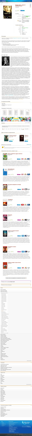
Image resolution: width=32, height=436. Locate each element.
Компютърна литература (4, 290)
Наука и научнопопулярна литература (5, 338)
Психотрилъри (3, 304)
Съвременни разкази (3, 297)
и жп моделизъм (12, 428)
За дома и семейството (3, 344)
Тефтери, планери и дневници (4, 356)
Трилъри (2, 302)
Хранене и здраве (3, 343)
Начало (3, 422)
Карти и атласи (2, 349)
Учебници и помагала (3, 335)
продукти (11, 425)
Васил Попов (2, 399)
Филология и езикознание (4, 337)
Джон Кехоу (2, 401)
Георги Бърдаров (3, 396)
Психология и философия (4, 341)
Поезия (2, 327)
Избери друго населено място (27, 15)
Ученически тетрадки (3, 336)
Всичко (12, 429)
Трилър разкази (3, 303)
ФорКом (2, 383)
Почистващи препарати (11, 423)
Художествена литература (4, 291)
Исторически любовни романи (5, 318)
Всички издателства (28, 384)
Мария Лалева (2, 398)
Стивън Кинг (2, 397)
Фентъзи (7, 2)
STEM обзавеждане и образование (12, 427)
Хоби (1, 352)
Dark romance (2, 320)
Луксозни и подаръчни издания (5, 347)
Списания (2, 358)
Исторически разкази (3, 299)
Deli (1, 382)
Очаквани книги (3, 359)
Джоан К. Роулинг (3, 391)
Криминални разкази (3, 301)
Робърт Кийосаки (3, 393)
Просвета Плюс (2, 375)
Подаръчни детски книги (4, 365)
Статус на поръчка (4, 424)
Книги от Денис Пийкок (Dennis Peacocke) (6, 369)
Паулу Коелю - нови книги (4, 368)
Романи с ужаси (3, 305)
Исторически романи (3, 298)
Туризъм (2, 350)
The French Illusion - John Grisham (5, 364)
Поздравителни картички (4, 355)
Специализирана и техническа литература (6, 339)
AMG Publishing (2, 379)
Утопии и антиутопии (3, 323)
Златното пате (2, 381)
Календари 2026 (3, 351)
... (28, 165)
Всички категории (29, 360)
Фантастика (2, 308)
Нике (1, 374)
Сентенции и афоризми (4, 329)
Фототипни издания (3, 348)
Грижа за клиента (4, 423)
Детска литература (3, 334)
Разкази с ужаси (3, 306)
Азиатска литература (3, 321)
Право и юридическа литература (5, 340)
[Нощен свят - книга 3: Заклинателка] (7, 12)
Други (1, 357)
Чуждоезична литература (4, 326)
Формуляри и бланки (3, 353)
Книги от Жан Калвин (3, 370)
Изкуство (2, 345)
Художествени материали (12, 424)
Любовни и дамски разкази (4, 317)
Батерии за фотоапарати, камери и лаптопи (13, 432)
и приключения (12, 430)
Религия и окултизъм (3, 342)
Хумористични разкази (4, 324)
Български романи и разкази (4, 325)
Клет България (2, 377)
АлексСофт (2, 380)
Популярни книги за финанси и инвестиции (6, 367)
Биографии (2, 346)
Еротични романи (3, 319)
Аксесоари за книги (3, 354)
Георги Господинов (3, 400)
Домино (2, 378)
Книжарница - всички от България (13, 422)
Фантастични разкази (3, 309)
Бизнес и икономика (3, 289)
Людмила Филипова (3, 394)
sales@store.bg (28, 426)
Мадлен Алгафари (3, 392)
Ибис (22, 29)
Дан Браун (2, 395)
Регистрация (3, 425)
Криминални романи (3, 300)
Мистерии (2, 307)
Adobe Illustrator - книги (3, 366)
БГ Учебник (2, 376)
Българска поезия (3, 328)
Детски (11, 426)
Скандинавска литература (4, 322)
